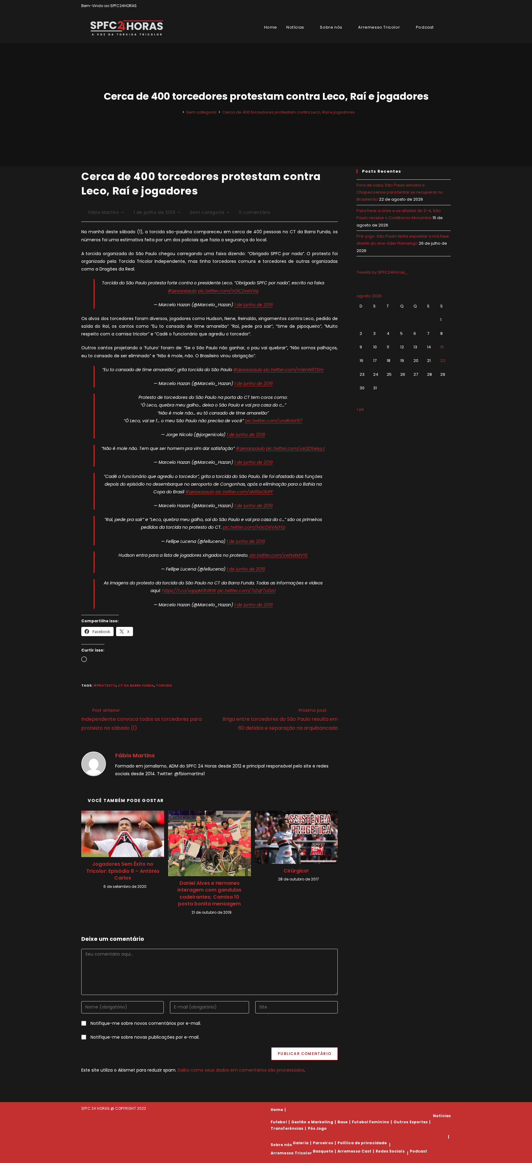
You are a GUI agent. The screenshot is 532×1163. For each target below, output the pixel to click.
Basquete (323, 1151)
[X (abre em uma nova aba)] (427, 6)
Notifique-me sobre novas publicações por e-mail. (145, 1037)
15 (442, 347)
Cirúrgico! (296, 871)
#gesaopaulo (182, 291)
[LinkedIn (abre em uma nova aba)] (448, 6)
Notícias (442, 1115)
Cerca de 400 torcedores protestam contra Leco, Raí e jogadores (288, 112)
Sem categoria (207, 212)
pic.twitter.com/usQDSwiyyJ (295, 448)
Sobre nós (281, 1144)
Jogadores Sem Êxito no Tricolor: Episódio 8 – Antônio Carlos (122, 871)
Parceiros (323, 1142)
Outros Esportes (410, 1122)
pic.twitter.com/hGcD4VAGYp (254, 527)
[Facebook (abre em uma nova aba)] (434, 6)
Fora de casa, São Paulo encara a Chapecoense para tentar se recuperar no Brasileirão (400, 192)
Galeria (300, 1142)
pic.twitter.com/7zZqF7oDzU (246, 591)
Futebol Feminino (370, 1122)
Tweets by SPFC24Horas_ (382, 272)
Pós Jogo (317, 1128)
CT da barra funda (136, 685)
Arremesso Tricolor (291, 1153)
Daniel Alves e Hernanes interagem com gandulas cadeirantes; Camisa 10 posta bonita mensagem (209, 893)
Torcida (164, 685)
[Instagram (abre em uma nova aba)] (441, 6)
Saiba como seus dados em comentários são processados (241, 1070)
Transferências (287, 1128)
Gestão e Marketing (312, 1122)
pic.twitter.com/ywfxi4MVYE (279, 555)
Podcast (418, 1151)
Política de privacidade (362, 1142)
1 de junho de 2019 (253, 305)
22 (442, 360)
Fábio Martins (103, 212)
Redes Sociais (390, 1151)
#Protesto (104, 685)
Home (277, 1109)
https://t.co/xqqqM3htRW (189, 591)
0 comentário (255, 212)
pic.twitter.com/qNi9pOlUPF (244, 492)
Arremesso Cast (354, 1151)
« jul (360, 409)
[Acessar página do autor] (93, 763)
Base (342, 1122)
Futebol (279, 1122)
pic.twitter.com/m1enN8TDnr (294, 370)
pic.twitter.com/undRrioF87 (273, 421)
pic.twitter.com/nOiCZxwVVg (228, 291)
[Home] (178, 112)
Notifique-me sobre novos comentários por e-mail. (146, 1023)
